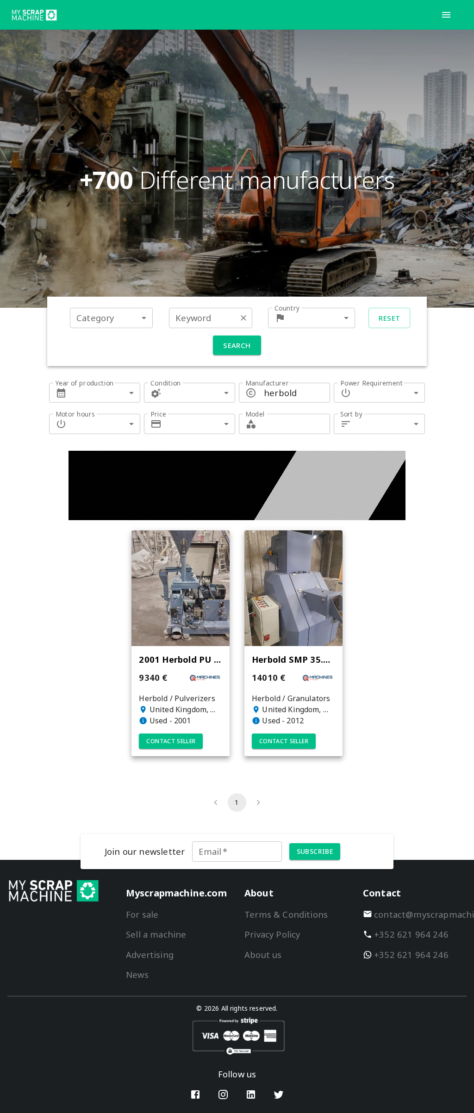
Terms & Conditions (286, 914)
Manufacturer (267, 383)
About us (262, 954)
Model (255, 414)
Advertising (150, 954)
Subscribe (315, 851)
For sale (142, 914)
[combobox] (111, 318)
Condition (165, 383)
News (137, 974)
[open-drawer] (446, 15)
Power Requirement (371, 383)
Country (286, 308)
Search (237, 345)
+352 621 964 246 (411, 934)
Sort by (351, 414)
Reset (389, 318)
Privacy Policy (272, 934)
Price (158, 414)
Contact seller (170, 741)
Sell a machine (156, 934)
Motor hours (75, 414)
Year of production (85, 383)
